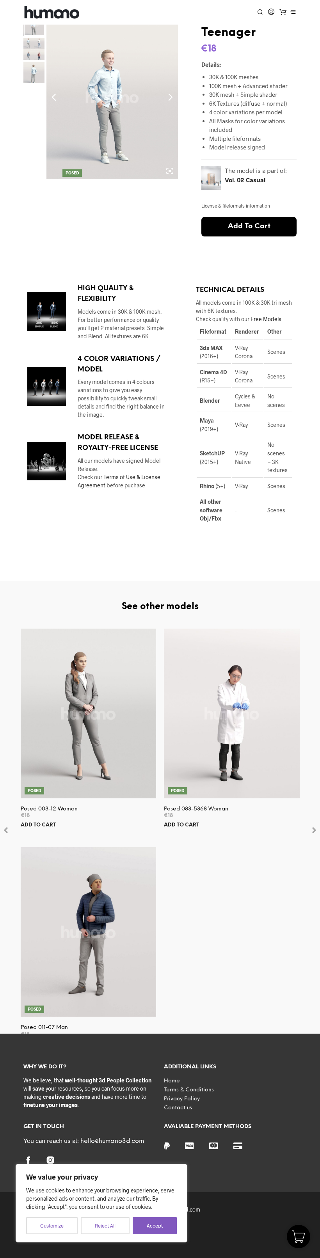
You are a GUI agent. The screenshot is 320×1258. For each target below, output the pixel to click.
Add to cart (38, 825)
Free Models (266, 319)
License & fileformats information (235, 205)
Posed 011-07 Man (44, 1028)
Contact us (178, 1108)
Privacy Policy (182, 1099)
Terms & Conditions (189, 1090)
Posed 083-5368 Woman (196, 809)
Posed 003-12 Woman (49, 809)
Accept (155, 1225)
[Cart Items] (282, 11)
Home (172, 1081)
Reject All (105, 1225)
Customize (52, 1225)
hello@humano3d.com (112, 1141)
